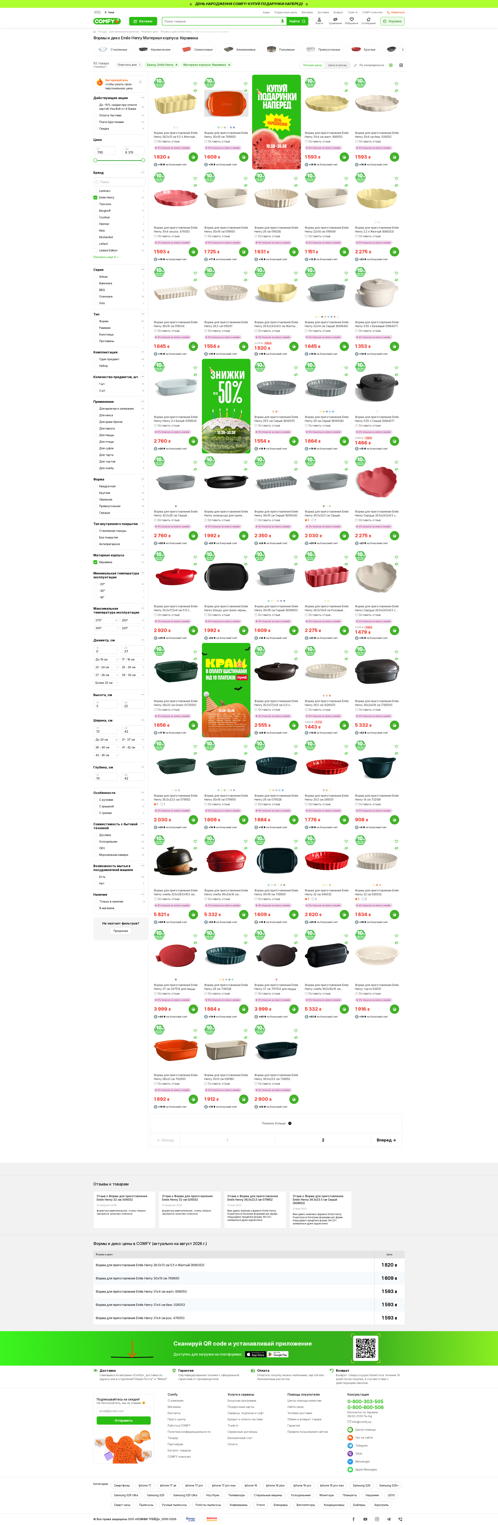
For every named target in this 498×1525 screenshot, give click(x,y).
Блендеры (281, 1505)
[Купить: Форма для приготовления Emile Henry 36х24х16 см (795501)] (394, 725)
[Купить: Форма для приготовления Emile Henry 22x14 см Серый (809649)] (344, 346)
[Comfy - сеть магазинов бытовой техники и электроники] (108, 21)
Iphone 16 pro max (332, 1485)
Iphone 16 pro (302, 1485)
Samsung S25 (155, 1495)
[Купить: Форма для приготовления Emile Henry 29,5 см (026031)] (344, 725)
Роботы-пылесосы (208, 1505)
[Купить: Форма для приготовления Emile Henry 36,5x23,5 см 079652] (193, 819)
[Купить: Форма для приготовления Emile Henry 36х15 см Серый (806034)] (294, 535)
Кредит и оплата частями (245, 1419)
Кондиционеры (334, 1505)
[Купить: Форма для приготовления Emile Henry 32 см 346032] (344, 914)
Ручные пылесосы (174, 1505)
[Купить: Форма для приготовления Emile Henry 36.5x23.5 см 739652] (294, 1099)
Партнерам (175, 1444)
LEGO (391, 1495)
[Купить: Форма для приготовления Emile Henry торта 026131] (394, 1009)
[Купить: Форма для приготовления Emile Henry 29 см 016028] (294, 251)
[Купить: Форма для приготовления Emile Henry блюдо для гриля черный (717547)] (243, 630)
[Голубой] (218, 127)
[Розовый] (174, 127)
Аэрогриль (381, 1505)
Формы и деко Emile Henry (176, 31)
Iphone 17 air (168, 1485)
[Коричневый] (334, 317)
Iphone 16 (251, 1485)
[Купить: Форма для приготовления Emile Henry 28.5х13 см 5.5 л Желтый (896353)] (193, 157)
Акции (266, 12)
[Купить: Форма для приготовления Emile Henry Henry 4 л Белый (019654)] (193, 441)
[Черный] (322, 317)
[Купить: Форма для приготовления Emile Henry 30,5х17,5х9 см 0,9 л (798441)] (294, 725)
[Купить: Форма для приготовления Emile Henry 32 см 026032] (394, 914)
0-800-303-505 (365, 1401)
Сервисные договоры (242, 1431)
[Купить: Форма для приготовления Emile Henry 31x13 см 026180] (243, 1099)
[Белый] (228, 127)
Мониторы (327, 1495)
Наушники (372, 1495)
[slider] (119, 160)
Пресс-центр (177, 1419)
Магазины (307, 12)
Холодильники (301, 1495)
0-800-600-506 (365, 1407)
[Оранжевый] (325, 317)
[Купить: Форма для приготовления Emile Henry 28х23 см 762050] (193, 1099)
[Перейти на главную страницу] (95, 31)
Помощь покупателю (304, 1394)
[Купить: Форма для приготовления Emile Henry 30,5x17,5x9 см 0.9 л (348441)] (193, 630)
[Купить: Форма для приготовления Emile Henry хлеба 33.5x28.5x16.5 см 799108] (193, 914)
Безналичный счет (240, 1438)
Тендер (173, 1438)
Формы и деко (149, 31)
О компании (175, 1400)
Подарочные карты (285, 12)
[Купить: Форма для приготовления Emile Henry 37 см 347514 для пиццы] (193, 1009)
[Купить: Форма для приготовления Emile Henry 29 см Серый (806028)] (344, 441)
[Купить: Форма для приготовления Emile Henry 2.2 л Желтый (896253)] (394, 251)
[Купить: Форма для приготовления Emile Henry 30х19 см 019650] (243, 251)
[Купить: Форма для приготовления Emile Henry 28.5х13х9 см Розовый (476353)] (344, 630)
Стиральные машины (268, 1495)
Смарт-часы (122, 1505)
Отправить (124, 1420)
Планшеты (350, 1495)
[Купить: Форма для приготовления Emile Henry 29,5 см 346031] (344, 819)
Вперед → (386, 1140)
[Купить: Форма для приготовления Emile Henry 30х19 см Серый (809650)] (294, 630)
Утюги (260, 1505)
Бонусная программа (242, 1400)
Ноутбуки (212, 1495)
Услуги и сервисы (241, 1394)
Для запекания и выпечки (124, 31)
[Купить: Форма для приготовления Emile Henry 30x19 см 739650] (294, 914)
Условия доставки (300, 1413)
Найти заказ (296, 1406)
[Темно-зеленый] (234, 127)
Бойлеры (359, 1505)
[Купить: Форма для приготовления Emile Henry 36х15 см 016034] (193, 346)
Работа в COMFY (179, 1425)
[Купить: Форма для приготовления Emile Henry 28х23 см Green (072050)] (193, 725)
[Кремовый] (327, 885)
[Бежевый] (177, 127)
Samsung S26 (361, 1485)
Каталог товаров (179, 1450)
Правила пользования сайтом (308, 1431)
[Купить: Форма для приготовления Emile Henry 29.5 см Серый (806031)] (294, 441)
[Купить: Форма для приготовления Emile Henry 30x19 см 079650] (243, 819)
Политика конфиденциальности (189, 1431)
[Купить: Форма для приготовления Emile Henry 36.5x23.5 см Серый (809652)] (344, 535)
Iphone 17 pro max (224, 1485)
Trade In (233, 1425)
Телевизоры (236, 1495)
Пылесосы (146, 1505)
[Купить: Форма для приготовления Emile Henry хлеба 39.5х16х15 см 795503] (344, 1009)
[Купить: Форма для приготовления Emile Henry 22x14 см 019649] (344, 251)
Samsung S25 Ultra (185, 1495)
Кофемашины (238, 1505)
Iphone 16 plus (275, 1485)
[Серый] (225, 127)
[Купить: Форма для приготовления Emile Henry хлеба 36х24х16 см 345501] (243, 914)
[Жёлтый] (221, 127)
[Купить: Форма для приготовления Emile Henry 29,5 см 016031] (243, 346)
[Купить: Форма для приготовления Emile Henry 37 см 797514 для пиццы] (294, 1009)
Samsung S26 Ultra (126, 1495)
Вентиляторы (306, 1505)
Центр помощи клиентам (304, 1400)
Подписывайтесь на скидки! (118, 1399)
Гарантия (294, 1425)
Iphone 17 (145, 1485)
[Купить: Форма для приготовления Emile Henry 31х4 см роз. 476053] (193, 251)
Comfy (173, 1394)
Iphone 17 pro (194, 1485)
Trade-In (353, 12)
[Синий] (231, 127)
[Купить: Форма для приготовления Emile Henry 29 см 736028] (243, 1009)
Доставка (323, 12)
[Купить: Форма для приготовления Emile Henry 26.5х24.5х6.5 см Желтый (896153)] (294, 346)
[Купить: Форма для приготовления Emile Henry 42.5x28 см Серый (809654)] (193, 535)
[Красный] (276, 411)
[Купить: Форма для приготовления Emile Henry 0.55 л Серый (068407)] (394, 441)
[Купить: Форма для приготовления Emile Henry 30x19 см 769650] (243, 157)
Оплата (233, 1444)
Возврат (338, 12)
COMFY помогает (372, 12)
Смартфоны (122, 1485)
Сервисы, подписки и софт (246, 1413)
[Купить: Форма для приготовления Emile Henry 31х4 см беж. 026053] (394, 157)
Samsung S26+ (389, 1485)
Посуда (102, 31)
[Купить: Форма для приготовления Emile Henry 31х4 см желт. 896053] (344, 157)
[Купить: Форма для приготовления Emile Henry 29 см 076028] (294, 819)
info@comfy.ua (361, 1421)
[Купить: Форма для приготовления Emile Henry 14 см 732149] (394, 819)
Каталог (146, 21)
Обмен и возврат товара (304, 1419)
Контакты (174, 1413)
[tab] (112, 49)
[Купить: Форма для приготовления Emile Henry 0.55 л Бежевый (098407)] (394, 346)
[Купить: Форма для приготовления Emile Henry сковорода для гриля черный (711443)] (243, 535)
